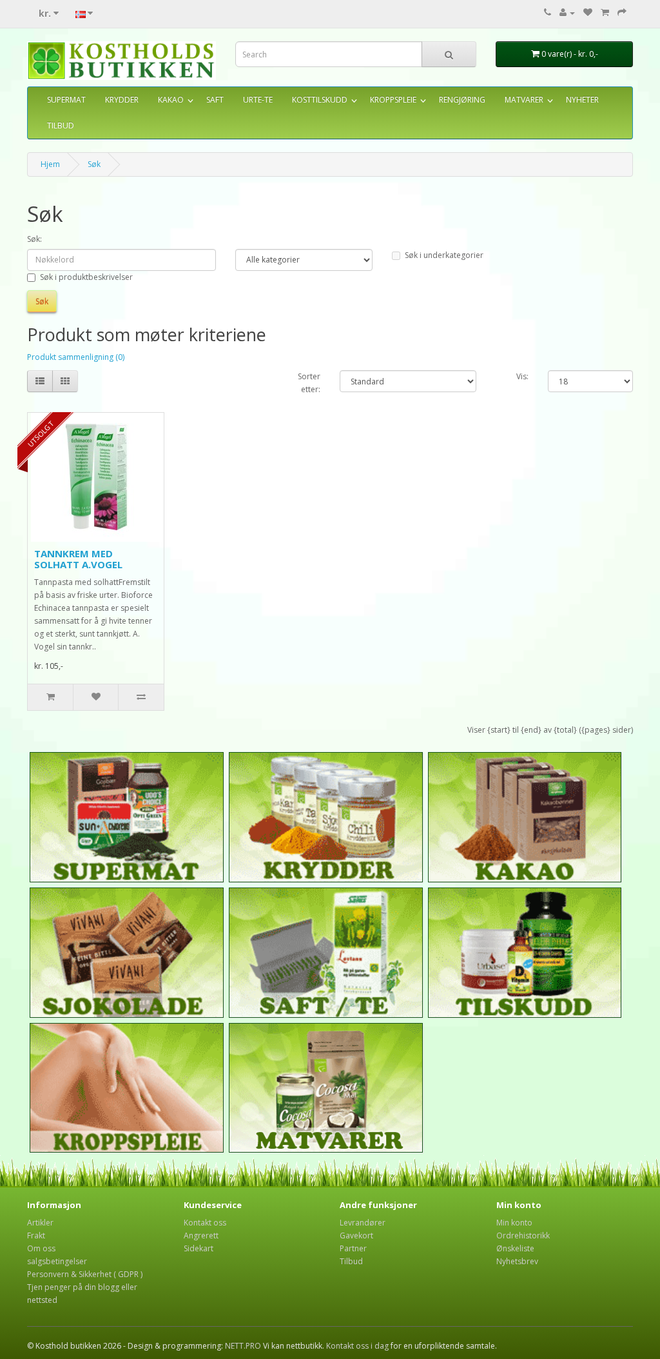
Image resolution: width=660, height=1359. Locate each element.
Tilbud (351, 1261)
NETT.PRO (243, 1345)
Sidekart (198, 1248)
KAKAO (171, 99)
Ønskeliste (515, 1248)
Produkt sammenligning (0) (75, 357)
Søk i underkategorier (444, 255)
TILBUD (60, 125)
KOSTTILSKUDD (319, 99)
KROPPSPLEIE (393, 99)
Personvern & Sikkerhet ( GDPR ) (84, 1274)
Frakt (36, 1235)
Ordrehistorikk (523, 1235)
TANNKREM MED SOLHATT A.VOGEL (78, 559)
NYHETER (582, 99)
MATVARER (524, 99)
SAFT (215, 99)
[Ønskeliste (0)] (587, 12)
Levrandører (362, 1222)
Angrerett (201, 1235)
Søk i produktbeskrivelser (86, 277)
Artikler (40, 1222)
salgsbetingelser (57, 1261)
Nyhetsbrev (517, 1261)
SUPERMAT (66, 99)
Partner (353, 1248)
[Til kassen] (621, 12)
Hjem (50, 164)
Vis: (522, 376)
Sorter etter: (309, 383)
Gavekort (356, 1235)
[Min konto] (567, 12)
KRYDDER (122, 99)
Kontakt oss (205, 1222)
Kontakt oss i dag (357, 1345)
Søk (94, 164)
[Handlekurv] (605, 12)
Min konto (514, 1222)
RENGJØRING (462, 99)
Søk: (34, 238)
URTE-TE (258, 99)
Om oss (41, 1248)
